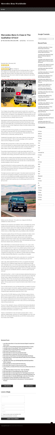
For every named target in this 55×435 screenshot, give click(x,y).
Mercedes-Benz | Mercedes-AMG (10, 40)
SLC (39, 185)
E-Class (40, 154)
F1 (38, 159)
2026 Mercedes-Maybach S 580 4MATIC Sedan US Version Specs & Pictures (45, 61)
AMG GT (40, 133)
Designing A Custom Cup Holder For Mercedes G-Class (16, 377)
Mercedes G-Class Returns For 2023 (11, 351)
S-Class (40, 180)
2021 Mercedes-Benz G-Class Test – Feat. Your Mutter (16, 369)
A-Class (40, 131)
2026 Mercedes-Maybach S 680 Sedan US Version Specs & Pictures (45, 56)
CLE (39, 145)
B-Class (40, 136)
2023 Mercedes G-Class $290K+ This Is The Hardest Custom (17, 348)
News (39, 178)
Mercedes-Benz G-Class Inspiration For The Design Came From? (18, 372)
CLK (39, 147)
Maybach (40, 176)
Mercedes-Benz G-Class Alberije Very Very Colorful (15, 371)
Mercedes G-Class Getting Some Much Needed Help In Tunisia (18, 346)
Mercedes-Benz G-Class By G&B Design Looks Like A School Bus (18, 376)
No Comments (30, 40)
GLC (39, 169)
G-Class (40, 161)
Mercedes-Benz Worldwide (13, 4)
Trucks (39, 192)
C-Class (40, 138)
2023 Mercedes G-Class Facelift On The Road (14, 349)
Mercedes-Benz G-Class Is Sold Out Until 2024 (14, 363)
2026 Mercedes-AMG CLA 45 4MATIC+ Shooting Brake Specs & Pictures (46, 81)
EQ (38, 157)
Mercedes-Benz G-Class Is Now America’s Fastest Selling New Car (19, 374)
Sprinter (40, 187)
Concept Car (41, 152)
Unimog (40, 194)
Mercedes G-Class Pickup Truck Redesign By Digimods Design (18, 355)
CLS (39, 150)
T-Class (40, 190)
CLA (39, 143)
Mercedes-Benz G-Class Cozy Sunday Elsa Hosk (14, 352)
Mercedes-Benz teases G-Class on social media (14, 365)
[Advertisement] (27, 21)
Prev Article (7, 385)
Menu (3, 9)
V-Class (40, 197)
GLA (39, 164)
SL (38, 183)
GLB (39, 166)
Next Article (29, 385)
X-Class (40, 199)
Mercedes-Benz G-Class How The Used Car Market (15, 354)
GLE (39, 171)
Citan (39, 140)
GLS (39, 173)
